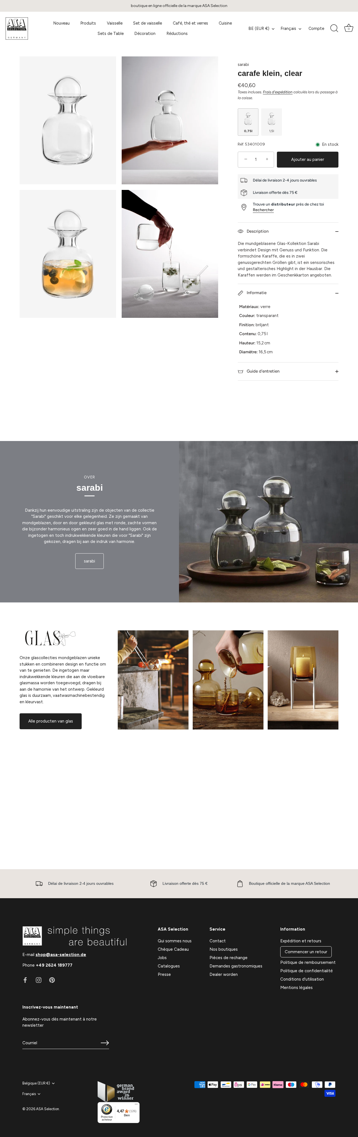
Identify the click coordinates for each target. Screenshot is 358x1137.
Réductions (177, 33)
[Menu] (136, 1105)
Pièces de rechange (228, 957)
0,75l (248, 131)
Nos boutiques (223, 949)
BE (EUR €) (258, 28)
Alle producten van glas (50, 721)
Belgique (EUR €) (36, 1083)
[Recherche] (334, 28)
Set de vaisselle (147, 23)
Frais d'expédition (278, 92)
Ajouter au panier (307, 159)
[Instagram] (38, 979)
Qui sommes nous (175, 940)
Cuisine (225, 23)
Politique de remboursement (308, 962)
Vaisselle (115, 23)
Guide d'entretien (262, 371)
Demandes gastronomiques (235, 966)
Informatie (256, 292)
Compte (316, 28)
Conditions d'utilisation (302, 979)
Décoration (145, 33)
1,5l (271, 131)
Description (257, 231)
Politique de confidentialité (306, 970)
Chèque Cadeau (173, 949)
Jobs (162, 957)
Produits (88, 23)
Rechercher (263, 210)
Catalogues (169, 966)
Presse (164, 974)
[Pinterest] (52, 979)
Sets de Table (111, 33)
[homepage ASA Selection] (24, 28)
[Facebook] (25, 979)
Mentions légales (296, 987)
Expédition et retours (300, 940)
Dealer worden (223, 974)
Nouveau (61, 23)
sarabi (243, 64)
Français (288, 28)
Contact (217, 940)
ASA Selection (47, 1109)
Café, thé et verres (190, 23)
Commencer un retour (306, 951)
